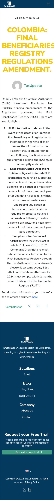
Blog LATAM (27, 396)
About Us (27, 410)
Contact (27, 417)
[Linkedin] (38, 307)
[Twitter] (29, 307)
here (35, 297)
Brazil (27, 374)
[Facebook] (47, 307)
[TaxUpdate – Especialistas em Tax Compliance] (9, 4)
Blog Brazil (27, 389)
